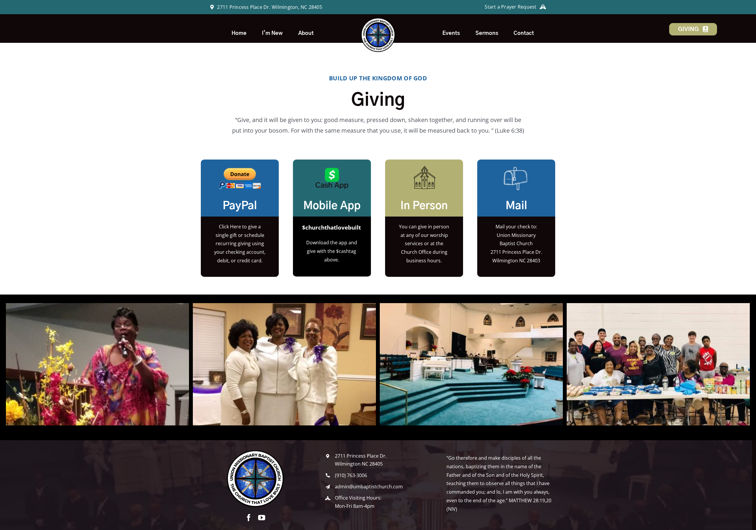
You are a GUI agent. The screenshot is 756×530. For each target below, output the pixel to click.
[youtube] (261, 517)
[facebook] (248, 517)
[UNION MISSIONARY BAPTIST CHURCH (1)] (378, 19)
